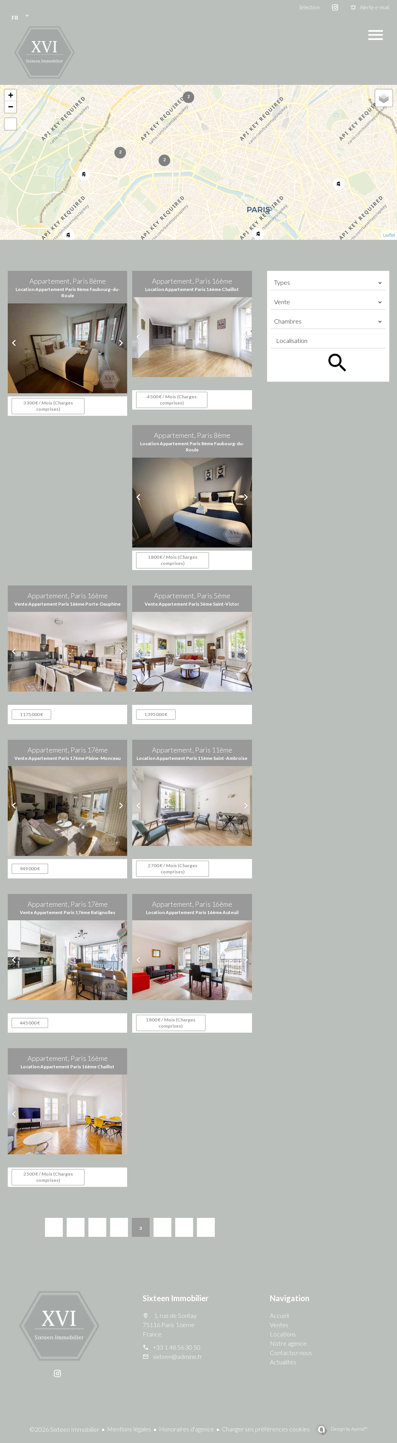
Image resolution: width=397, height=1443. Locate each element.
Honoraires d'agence (186, 1429)
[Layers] (383, 98)
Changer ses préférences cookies (266, 1429)
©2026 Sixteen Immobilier (64, 1429)
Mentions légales (129, 1429)
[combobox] (328, 282)
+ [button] (10, 95)
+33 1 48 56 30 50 (176, 1347)
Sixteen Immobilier (176, 1298)
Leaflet (389, 235)
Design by (349, 1429)
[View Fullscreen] (10, 124)
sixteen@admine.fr (177, 1356)
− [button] (10, 107)
